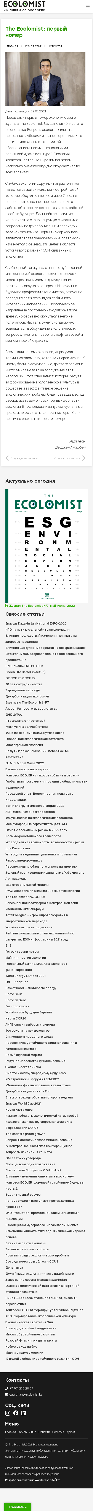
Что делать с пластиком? (25, 721)
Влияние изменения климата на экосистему (39, 1176)
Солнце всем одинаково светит (30, 1164)
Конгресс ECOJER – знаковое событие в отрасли (42, 775)
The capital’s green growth (25, 1134)
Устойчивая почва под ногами (29, 927)
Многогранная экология (24, 745)
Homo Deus (13, 994)
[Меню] (87, 6)
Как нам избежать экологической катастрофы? (41, 1115)
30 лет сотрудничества (23, 684)
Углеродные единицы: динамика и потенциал (41, 854)
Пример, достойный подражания (30, 1328)
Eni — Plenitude (16, 982)
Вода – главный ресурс (22, 1194)
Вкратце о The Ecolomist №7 (27, 702)
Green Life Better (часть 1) (25, 672)
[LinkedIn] (23, 1413)
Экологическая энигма (23, 1067)
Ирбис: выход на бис (21, 1346)
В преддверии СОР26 (21, 1128)
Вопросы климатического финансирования (38, 1140)
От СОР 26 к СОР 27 (20, 678)
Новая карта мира (18, 1109)
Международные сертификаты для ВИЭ (36, 824)
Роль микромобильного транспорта (33, 836)
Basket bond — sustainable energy (30, 988)
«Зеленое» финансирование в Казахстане (38, 1085)
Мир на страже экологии (24, 1352)
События (58, 1432)
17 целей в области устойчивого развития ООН (42, 1358)
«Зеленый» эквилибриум (24, 909)
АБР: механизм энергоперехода (30, 812)
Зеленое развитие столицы (27, 1249)
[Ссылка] (24, 4)
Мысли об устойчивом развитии (30, 1334)
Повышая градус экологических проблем (37, 1255)
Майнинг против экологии (25, 957)
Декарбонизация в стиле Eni (27, 1091)
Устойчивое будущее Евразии (28, 1012)
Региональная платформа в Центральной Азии (41, 903)
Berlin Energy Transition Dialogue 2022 (34, 806)
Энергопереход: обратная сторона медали (39, 1097)
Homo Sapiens (16, 1000)
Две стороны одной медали (27, 885)
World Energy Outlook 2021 (25, 976)
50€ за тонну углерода (23, 1158)
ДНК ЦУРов (13, 714)
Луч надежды (15, 878)
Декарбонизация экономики (27, 696)
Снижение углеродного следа (29, 1036)
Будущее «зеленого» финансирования (35, 1061)
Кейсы (23, 1432)
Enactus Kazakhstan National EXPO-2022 (36, 623)
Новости (44, 1432)
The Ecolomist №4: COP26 (25, 897)
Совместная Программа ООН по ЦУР (33, 1170)
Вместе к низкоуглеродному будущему (35, 1073)
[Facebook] (15, 1413)
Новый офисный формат (24, 1055)
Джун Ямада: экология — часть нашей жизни (39, 1273)
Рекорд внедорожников (23, 860)
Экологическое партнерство (27, 769)
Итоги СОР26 (15, 1018)
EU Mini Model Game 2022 (24, 763)
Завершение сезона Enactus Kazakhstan (36, 1280)
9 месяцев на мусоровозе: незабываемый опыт (41, 1225)
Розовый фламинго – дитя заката (31, 1340)
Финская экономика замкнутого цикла (34, 733)
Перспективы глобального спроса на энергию (41, 866)
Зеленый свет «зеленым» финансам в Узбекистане (44, 872)
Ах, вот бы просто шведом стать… (31, 708)
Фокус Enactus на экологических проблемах (39, 818)
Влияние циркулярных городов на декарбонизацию (45, 648)
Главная (10, 1432)
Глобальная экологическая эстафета (34, 739)
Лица (32, 1432)
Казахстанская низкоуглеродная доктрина (38, 1122)
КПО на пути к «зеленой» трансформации (37, 629)
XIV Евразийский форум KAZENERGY (32, 1079)
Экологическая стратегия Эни (29, 1322)
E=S (8, 945)
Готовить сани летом (22, 951)
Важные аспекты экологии (25, 1243)
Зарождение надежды (22, 690)
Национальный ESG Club (24, 666)
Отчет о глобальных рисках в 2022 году (36, 830)
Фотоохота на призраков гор (27, 1030)
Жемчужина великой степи (26, 727)
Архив (70, 1432)
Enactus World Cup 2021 (23, 1103)
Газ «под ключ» (17, 1006)
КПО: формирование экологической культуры (40, 1316)
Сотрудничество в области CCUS (31, 1261)
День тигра (14, 1267)
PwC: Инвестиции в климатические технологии (42, 891)
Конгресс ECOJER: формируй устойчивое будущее (44, 1310)
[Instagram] (7, 1413)
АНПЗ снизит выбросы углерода (30, 1024)
